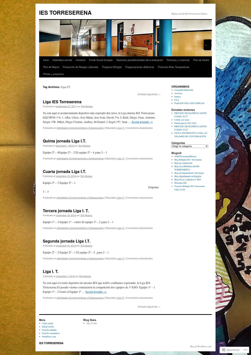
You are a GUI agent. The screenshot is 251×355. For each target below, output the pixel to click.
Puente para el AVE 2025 (185, 122)
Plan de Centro (201, 60)
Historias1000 (180, 182)
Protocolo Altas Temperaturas (173, 67)
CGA (176, 99)
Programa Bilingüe (112, 67)
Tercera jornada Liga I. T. (66, 210)
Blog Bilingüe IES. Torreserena (188, 159)
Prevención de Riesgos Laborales (80, 67)
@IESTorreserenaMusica (185, 156)
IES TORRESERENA (65, 12)
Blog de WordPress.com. (201, 346)
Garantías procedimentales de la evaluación (139, 60)
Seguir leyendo (142, 122)
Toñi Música (87, 106)
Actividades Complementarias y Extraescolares (80, 127)
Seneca (177, 96)
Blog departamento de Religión (187, 176)
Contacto (80, 60)
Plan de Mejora (51, 67)
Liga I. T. (51, 271)
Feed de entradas (49, 329)
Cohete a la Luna (181, 119)
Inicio (46, 60)
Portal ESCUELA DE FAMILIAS (189, 103)
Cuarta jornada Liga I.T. (64, 171)
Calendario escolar (62, 60)
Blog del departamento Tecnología (189, 172)
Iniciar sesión (48, 326)
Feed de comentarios (51, 333)
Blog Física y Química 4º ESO (187, 179)
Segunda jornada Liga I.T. (66, 241)
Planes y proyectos (53, 74)
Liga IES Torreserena (62, 101)
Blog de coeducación (183, 162)
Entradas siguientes (149, 94)
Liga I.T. (120, 127)
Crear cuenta (47, 323)
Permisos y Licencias (178, 60)
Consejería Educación (183, 89)
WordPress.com (49, 336)
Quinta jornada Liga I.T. (64, 141)
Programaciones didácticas (139, 67)
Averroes (178, 93)
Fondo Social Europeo (101, 60)
